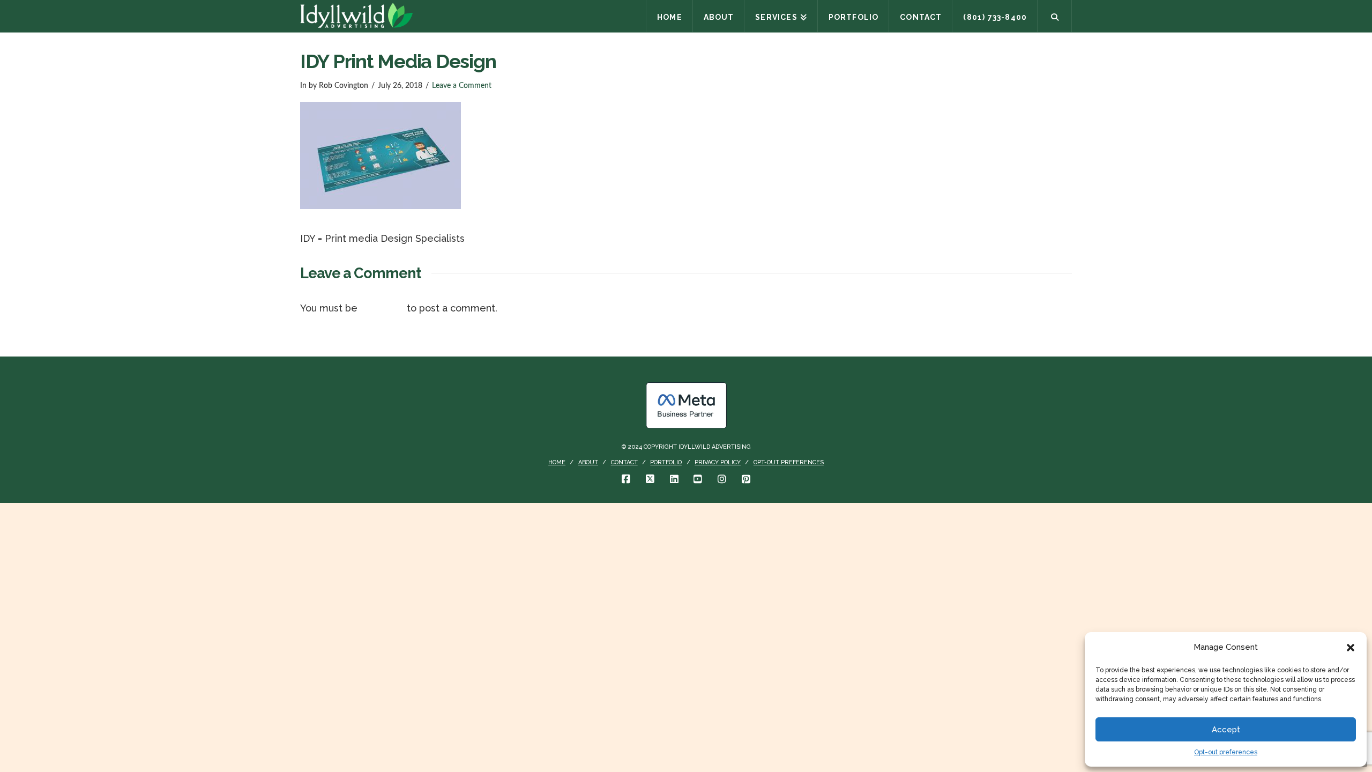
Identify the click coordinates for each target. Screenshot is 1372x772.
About (588, 462)
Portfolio (666, 462)
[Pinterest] (746, 479)
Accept (1226, 729)
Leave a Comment (461, 86)
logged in (382, 308)
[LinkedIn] (674, 479)
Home (556, 462)
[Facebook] (626, 479)
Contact (624, 462)
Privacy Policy (718, 462)
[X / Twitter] (650, 479)
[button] (1350, 647)
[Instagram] (722, 479)
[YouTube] (698, 479)
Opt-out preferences (1225, 752)
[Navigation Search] (1055, 16)
